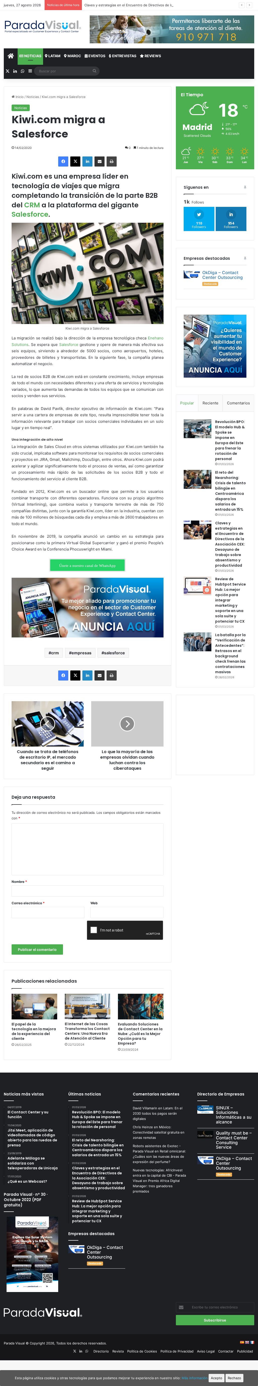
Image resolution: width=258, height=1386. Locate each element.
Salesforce (30, 214)
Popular (187, 403)
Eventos (96, 56)
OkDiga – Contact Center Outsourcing (222, 275)
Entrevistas (123, 56)
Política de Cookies (142, 1351)
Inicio (19, 97)
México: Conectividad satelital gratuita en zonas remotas (158, 1132)
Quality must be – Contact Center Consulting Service (234, 1140)
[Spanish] (242, 1342)
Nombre (19, 882)
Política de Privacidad (177, 1351)
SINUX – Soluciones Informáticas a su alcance (233, 1114)
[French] (252, 1342)
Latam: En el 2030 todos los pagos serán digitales (157, 1113)
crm (55, 652)
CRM (32, 205)
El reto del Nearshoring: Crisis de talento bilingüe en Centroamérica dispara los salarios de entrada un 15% (230, 491)
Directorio (101, 1351)
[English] (247, 1342)
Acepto (216, 1378)
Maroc (74, 56)
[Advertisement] (221, 734)
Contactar (226, 1351)
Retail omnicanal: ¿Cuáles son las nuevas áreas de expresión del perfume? (159, 1156)
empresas (81, 652)
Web (94, 903)
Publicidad (245, 1351)
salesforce (114, 652)
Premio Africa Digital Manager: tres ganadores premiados (156, 1186)
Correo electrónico (28, 903)
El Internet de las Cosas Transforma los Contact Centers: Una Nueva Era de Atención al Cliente (87, 1031)
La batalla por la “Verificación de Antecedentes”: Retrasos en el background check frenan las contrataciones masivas (230, 653)
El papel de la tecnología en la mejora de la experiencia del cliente (34, 1031)
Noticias (32, 56)
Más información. (195, 1378)
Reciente (210, 403)
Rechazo (234, 1378)
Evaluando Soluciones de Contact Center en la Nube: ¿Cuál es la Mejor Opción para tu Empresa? (140, 1034)
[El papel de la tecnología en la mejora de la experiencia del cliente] (34, 1006)
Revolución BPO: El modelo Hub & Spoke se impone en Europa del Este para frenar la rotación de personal (230, 440)
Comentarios (238, 403)
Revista (118, 1351)
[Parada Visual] (43, 26)
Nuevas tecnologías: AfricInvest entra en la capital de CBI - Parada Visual (159, 1175)
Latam (54, 56)
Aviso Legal (206, 1351)
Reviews (152, 56)
